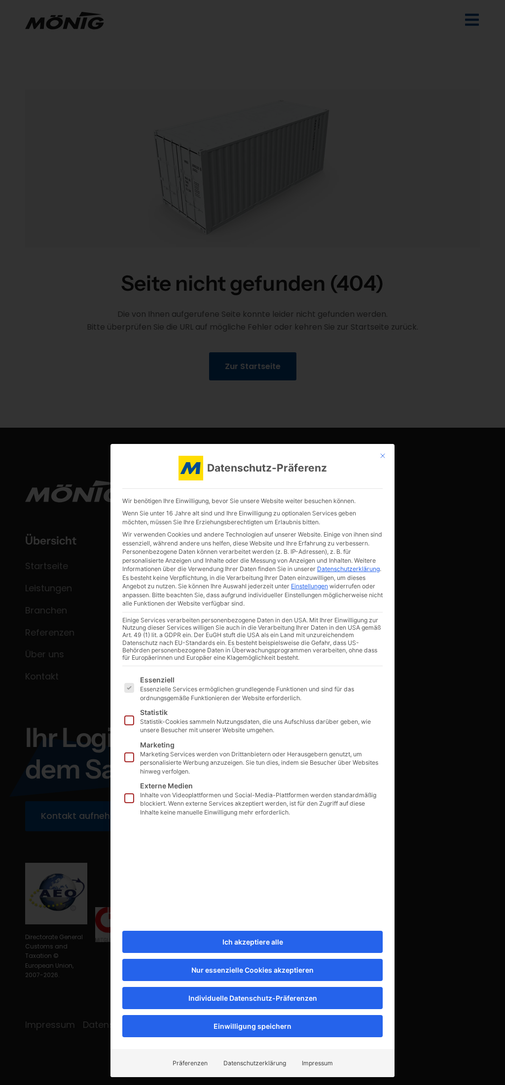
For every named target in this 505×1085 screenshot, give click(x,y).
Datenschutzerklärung (348, 569)
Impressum (317, 1063)
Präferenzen (190, 1063)
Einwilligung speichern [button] (252, 1026)
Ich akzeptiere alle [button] (252, 942)
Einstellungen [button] (309, 586)
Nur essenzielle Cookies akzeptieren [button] (252, 970)
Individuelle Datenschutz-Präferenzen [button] (252, 998)
